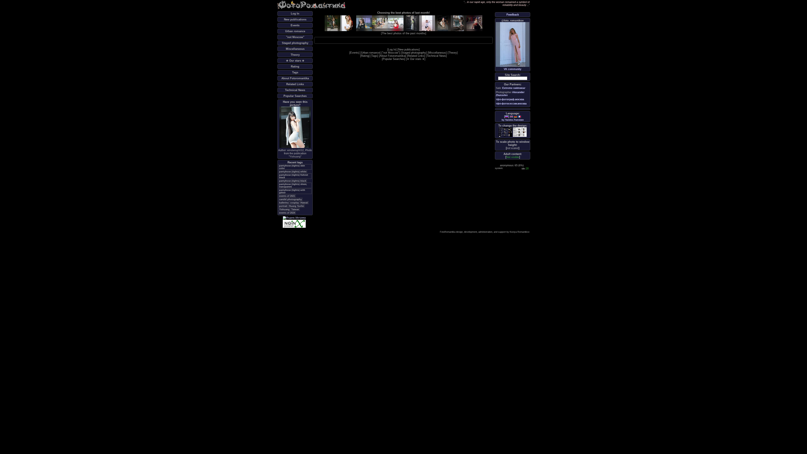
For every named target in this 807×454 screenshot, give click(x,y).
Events (295, 25)
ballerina (284, 202)
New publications (295, 19)
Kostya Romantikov (520, 232)
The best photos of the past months (403, 33)
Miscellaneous (295, 48)
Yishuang (295, 156)
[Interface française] (519, 116)
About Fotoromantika (295, 78)
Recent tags (295, 162)
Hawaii (304, 202)
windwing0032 (295, 150)
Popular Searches (295, 96)
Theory (295, 54)
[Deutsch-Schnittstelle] (515, 116)
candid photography (290, 199)
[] (512, 148)
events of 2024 (287, 212)
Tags (295, 72)
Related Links (295, 84)
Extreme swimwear (513, 88)
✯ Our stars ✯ (295, 60)
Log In (295, 13)
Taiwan (295, 209)
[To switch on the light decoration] (520, 132)
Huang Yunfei (296, 206)
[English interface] (511, 116)
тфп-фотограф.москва (510, 99)
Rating (295, 66)
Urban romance (295, 31)
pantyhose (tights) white (292, 171)
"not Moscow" (295, 37)
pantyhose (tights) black (292, 180)
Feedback (512, 14)
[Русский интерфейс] (506, 116)
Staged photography (295, 43)
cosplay (294, 202)
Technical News (295, 90)
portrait (283, 206)
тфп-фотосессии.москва (511, 103)
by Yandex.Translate (513, 120)
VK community (512, 69)
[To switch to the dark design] (505, 132)
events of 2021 (287, 196)
